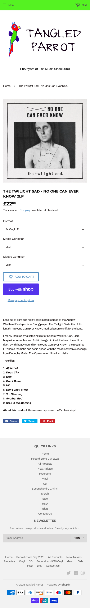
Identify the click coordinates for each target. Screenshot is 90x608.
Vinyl (45, 478)
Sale (45, 498)
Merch (45, 493)
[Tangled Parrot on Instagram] (83, 573)
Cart (84, 5)
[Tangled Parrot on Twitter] (69, 573)
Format (8, 221)
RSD (45, 503)
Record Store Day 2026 (45, 458)
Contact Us (45, 513)
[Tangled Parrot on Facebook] (75, 573)
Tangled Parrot (34, 584)
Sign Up (79, 538)
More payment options (21, 300)
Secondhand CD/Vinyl (45, 488)
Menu (11, 5)
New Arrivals (45, 468)
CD (45, 483)
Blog (45, 508)
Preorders (45, 473)
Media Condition (13, 238)
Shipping (25, 210)
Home (6, 86)
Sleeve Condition (14, 256)
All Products (45, 463)
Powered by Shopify (59, 584)
